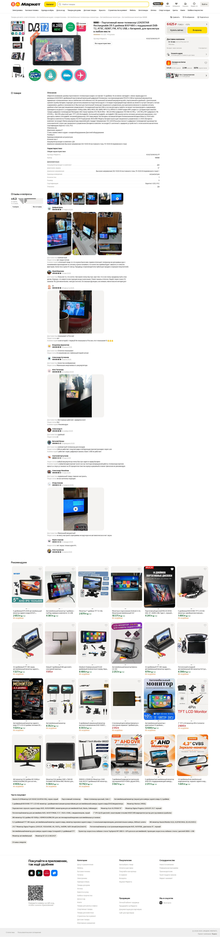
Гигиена (80, 875)
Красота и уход (82, 892)
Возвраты (122, 878)
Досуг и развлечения (85, 864)
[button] (103, 43)
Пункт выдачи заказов (168, 875)
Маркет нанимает (166, 878)
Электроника (82, 878)
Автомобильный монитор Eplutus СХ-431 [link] (124, 668)
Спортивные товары (84, 909)
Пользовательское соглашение (29, 932)
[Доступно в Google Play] (39, 876)
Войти (204, 4)
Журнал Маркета (125, 882)
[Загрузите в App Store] (31, 876)
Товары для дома (83, 885)
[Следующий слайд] (84, 51)
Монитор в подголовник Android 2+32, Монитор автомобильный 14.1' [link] (126, 612)
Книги (79, 902)
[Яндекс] (214, 934)
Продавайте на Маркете (128, 906)
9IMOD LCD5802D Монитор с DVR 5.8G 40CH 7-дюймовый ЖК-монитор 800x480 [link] (93, 780)
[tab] (17, 10)
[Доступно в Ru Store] (54, 876)
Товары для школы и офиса (87, 906)
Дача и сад (81, 899)
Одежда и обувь (83, 882)
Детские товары (83, 919)
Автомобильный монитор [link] (55, 723)
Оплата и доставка (126, 868)
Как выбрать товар (126, 864)
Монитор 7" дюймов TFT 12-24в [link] (91, 611)
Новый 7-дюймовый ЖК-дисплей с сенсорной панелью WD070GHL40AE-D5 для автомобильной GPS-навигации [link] (59, 668)
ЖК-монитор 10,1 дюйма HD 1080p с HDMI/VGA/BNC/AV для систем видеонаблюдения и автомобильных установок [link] (26, 780)
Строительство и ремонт (86, 916)
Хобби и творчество (84, 895)
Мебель (80, 868)
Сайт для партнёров (126, 913)
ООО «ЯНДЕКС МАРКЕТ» (208, 931)
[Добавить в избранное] (40, 569)
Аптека (80, 889)
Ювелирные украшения (86, 923)
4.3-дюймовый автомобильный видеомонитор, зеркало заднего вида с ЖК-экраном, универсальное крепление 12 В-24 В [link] (192, 780)
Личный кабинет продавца (129, 902)
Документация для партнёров (130, 909)
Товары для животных (85, 913)
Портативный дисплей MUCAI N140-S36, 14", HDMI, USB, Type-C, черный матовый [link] (158, 612)
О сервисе (123, 875)
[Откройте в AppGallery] (47, 876)
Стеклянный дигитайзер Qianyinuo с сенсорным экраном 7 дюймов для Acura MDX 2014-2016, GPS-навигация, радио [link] (126, 724)
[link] (35, 799)
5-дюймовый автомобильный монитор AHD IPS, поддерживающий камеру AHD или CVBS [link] (159, 780)
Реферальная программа (169, 868)
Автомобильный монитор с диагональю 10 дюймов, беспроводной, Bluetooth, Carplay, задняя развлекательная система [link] (157, 724)
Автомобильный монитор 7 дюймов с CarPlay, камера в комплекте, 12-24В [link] (60, 612)
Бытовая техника (83, 871)
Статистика (10, 932)
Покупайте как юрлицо (127, 871)
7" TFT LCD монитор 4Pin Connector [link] (191, 723)
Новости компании (167, 864)
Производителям (166, 871)
